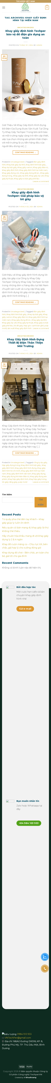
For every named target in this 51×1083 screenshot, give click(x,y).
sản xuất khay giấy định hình (19, 328)
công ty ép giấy (40, 462)
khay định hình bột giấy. (36, 165)
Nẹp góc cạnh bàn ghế (34, 326)
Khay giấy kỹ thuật (25, 323)
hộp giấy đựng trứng (11, 465)
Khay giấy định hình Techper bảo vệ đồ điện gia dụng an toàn (25, 34)
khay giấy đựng (38, 474)
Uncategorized (25, 27)
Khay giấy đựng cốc (10, 173)
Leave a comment (41, 181)
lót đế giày (18, 326)
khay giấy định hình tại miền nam (33, 170)
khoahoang (31, 1077)
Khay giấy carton (25, 167)
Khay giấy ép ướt (36, 176)
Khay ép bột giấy (9, 167)
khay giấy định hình (10, 170)
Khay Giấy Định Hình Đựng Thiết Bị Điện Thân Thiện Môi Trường (25, 343)
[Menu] (3, 7)
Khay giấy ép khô (20, 176)
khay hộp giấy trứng (37, 479)
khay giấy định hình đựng (25, 468)
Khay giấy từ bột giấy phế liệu (26, 179)
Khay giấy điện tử (40, 167)
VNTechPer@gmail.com (18, 1037)
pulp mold (22, 482)
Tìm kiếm (7, 494)
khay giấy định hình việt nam (19, 474)
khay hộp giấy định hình (18, 479)
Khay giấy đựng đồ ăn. (29, 173)
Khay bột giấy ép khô (16, 165)
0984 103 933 (24, 1034)
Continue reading (25, 152)
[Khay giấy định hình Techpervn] (25, 7)
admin (39, 45)
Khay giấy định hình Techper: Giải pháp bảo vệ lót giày (25, 196)
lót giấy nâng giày (9, 482)
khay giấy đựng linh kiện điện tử (15, 476)
